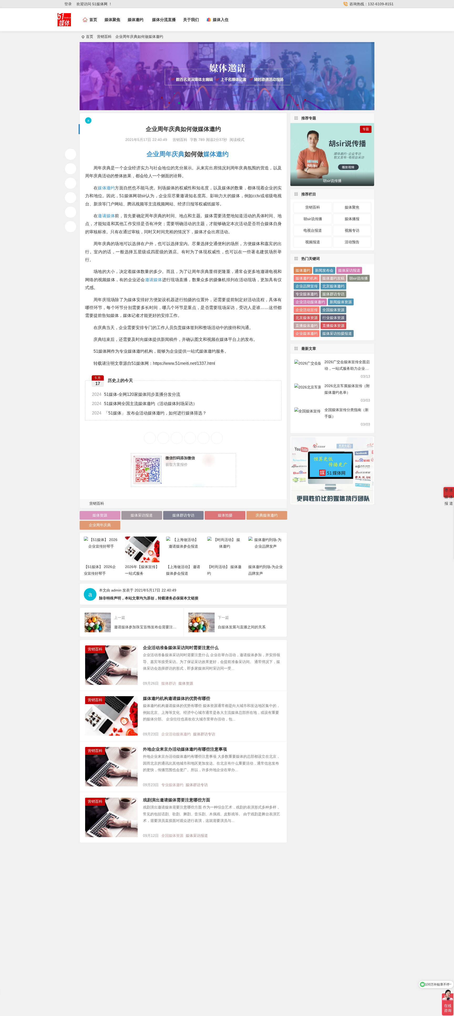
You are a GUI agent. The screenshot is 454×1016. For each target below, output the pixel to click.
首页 (89, 36)
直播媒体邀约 (307, 325)
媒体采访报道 (142, 515)
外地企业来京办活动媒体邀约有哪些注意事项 (185, 749)
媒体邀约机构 (307, 278)
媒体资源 (99, 515)
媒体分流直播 (164, 19)
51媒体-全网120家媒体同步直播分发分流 (136, 394)
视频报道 (312, 242)
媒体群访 (168, 683)
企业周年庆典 (165, 154)
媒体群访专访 (183, 515)
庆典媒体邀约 (267, 515)
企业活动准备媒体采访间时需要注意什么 (181, 647)
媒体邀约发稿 (333, 278)
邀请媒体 (106, 216)
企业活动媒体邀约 (176, 734)
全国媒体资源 (172, 835)
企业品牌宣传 (307, 286)
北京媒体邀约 (333, 286)
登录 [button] (68, 4)
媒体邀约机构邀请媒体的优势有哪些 (176, 698)
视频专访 (352, 230)
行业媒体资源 (333, 318)
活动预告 (352, 242)
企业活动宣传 (307, 310)
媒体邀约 (135, 19)
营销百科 (104, 36)
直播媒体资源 (333, 325)
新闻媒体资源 (341, 302)
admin (116, 590)
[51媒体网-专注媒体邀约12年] (64, 24)
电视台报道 (312, 230)
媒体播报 (352, 219)
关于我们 (191, 19)
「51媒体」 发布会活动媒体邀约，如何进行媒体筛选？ (149, 413)
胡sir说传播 (312, 219)
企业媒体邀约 (307, 333)
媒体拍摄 (225, 515)
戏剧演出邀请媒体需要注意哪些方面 (176, 800)
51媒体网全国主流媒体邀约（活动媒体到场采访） (144, 403)
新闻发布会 (324, 270)
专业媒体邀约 (172, 785)
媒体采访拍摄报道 (337, 333)
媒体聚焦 (112, 19)
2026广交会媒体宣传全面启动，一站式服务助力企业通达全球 (347, 368)
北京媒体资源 (307, 318)
